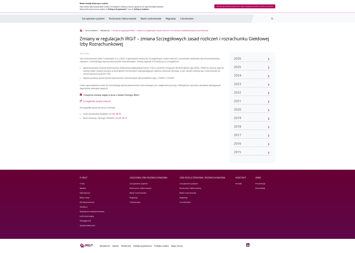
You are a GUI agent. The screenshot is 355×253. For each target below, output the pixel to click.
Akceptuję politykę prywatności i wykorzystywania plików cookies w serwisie (245, 6)
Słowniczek (126, 246)
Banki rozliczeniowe (151, 18)
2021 (237, 101)
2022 (237, 92)
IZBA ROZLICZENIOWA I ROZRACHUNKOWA (202, 177)
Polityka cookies (161, 246)
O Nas (82, 183)
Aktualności (105, 30)
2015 (237, 152)
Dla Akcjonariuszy (87, 202)
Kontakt (238, 183)
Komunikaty (260, 188)
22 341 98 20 (115, 114)
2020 (237, 109)
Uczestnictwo (185, 202)
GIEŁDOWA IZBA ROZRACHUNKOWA (148, 177)
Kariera (115, 246)
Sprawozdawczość (87, 225)
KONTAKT (240, 177)
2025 (237, 67)
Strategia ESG (85, 220)
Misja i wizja (84, 197)
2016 (237, 143)
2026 (237, 58)
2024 (237, 75)
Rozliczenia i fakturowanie (122, 18)
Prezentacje (260, 183)
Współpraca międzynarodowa (92, 211)
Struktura (84, 207)
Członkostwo (187, 18)
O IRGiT (84, 177)
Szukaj (272, 18)
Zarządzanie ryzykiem (93, 18)
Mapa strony (177, 246)
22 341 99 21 (121, 118)
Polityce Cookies (141, 9)
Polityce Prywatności (117, 9)
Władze (83, 188)
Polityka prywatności (142, 246)
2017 (237, 135)
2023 (237, 84)
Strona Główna (91, 30)
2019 (237, 118)
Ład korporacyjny (87, 216)
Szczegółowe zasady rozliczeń (97, 101)
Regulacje (171, 18)
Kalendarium (85, 193)
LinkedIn (248, 245)
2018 (237, 126)
